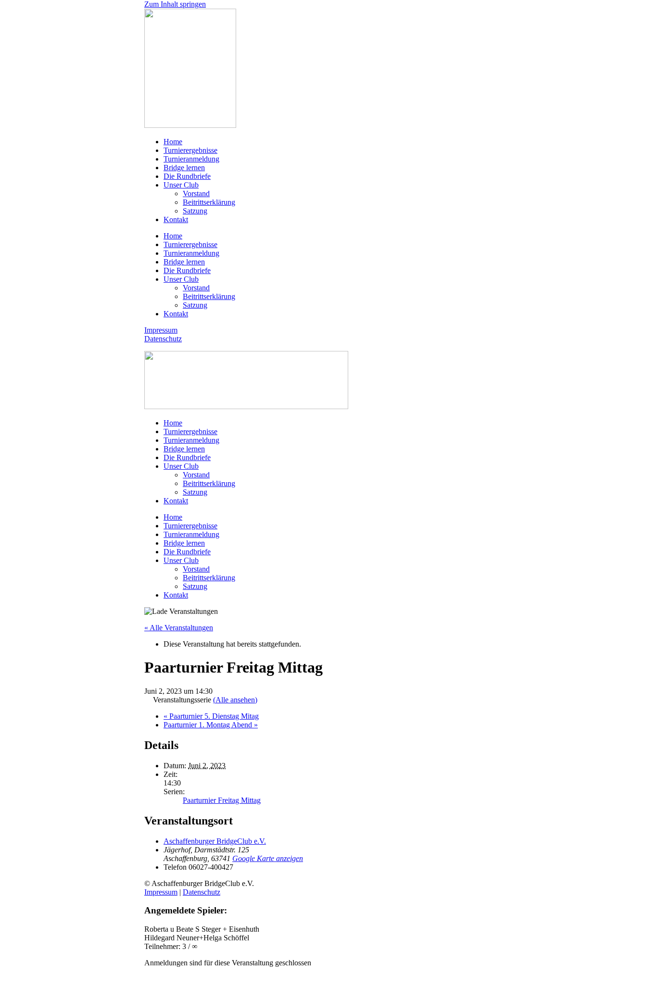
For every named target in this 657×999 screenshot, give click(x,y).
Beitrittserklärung (209, 202)
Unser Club (181, 185)
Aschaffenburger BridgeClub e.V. (215, 841)
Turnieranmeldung (191, 159)
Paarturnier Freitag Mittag (222, 800)
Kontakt (176, 219)
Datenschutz (163, 339)
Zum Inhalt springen (175, 4)
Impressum (160, 330)
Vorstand (196, 193)
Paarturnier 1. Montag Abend (211, 725)
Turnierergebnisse (190, 150)
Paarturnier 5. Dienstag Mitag (211, 716)
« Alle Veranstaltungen (178, 628)
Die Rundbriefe (187, 176)
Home (173, 141)
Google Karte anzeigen (267, 858)
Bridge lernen (184, 167)
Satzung (195, 211)
